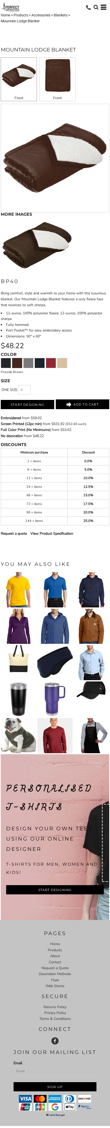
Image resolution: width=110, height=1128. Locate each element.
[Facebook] (55, 1040)
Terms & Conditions (55, 1018)
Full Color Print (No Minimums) (26, 429)
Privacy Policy (55, 1012)
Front (19, 98)
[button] (95, 7)
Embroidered (11, 418)
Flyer (55, 980)
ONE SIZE (9, 389)
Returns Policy (55, 1007)
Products (21, 15)
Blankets (61, 15)
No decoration (12, 435)
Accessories (40, 15)
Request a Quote (55, 968)
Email (18, 1063)
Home (5, 15)
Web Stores (55, 986)
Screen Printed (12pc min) (21, 423)
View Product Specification (51, 533)
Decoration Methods (55, 973)
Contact (55, 962)
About (55, 956)
